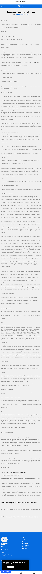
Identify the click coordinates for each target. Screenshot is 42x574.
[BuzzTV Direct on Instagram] (6, 555)
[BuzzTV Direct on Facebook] (2, 555)
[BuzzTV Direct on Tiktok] (11, 555)
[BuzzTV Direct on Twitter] (4, 555)
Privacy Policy (9, 563)
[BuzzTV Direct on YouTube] (8, 555)
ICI (35, 62)
